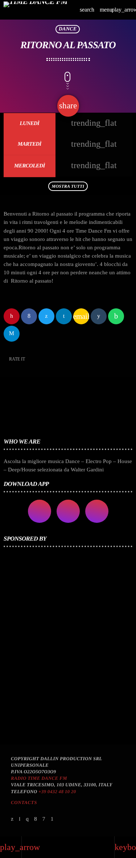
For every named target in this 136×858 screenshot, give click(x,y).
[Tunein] (20, 819)
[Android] (51, 819)
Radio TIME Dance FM (39, 778)
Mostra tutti (68, 186)
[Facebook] (35, 819)
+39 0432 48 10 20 (57, 791)
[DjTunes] (43, 819)
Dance (68, 29)
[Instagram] (27, 819)
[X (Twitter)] (12, 819)
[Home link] (35, 9)
